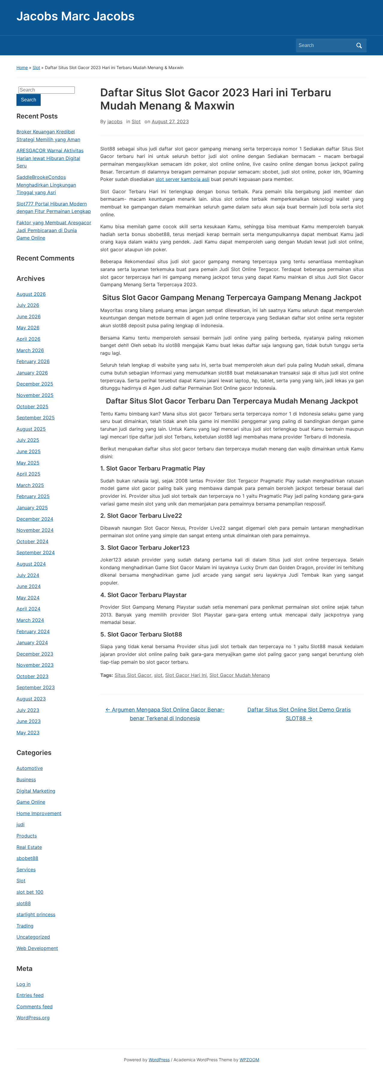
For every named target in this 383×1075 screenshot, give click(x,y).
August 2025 (31, 429)
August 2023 (31, 699)
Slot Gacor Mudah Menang (239, 675)
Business (26, 779)
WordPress (159, 1059)
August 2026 (31, 294)
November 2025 (35, 395)
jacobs (114, 121)
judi (20, 824)
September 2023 (35, 687)
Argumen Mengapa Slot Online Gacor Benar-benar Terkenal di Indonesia (164, 713)
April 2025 (28, 474)
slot (158, 675)
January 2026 (32, 373)
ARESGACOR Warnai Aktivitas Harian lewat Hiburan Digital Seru (49, 158)
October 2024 (32, 541)
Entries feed (30, 995)
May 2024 (27, 598)
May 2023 (27, 733)
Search (359, 45)
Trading (25, 926)
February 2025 (33, 496)
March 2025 (30, 485)
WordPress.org (33, 1018)
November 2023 (35, 665)
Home (22, 67)
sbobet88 (27, 858)
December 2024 (34, 519)
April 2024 (28, 609)
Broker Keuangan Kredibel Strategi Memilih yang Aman (48, 135)
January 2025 (32, 508)
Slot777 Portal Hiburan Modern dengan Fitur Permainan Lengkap (53, 207)
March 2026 (30, 350)
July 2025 (27, 440)
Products (26, 836)
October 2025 (32, 406)
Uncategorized (33, 937)
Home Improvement (38, 813)
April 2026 (28, 339)
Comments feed (34, 1006)
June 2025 (28, 451)
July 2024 (27, 575)
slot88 (23, 903)
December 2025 (34, 384)
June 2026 (28, 316)
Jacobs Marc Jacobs (75, 16)
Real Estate (29, 847)
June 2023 (28, 721)
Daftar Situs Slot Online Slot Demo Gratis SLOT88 (299, 713)
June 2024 (28, 586)
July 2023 (27, 710)
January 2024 (32, 642)
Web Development (37, 948)
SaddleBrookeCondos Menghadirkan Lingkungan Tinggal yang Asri (46, 184)
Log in (23, 984)
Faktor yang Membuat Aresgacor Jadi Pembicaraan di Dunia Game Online (53, 230)
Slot (36, 67)
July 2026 (27, 305)
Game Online (30, 802)
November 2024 (35, 530)
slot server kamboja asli (182, 179)
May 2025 (27, 463)
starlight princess (35, 914)
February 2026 (33, 361)
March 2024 (30, 620)
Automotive (29, 768)
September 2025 (35, 418)
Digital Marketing (35, 791)
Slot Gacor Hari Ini (186, 675)
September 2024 (35, 552)
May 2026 (27, 328)
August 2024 (31, 564)
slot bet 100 (29, 892)
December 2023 (34, 654)
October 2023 (32, 676)
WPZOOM (249, 1059)
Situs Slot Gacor (133, 675)
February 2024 (33, 631)
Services (26, 870)
